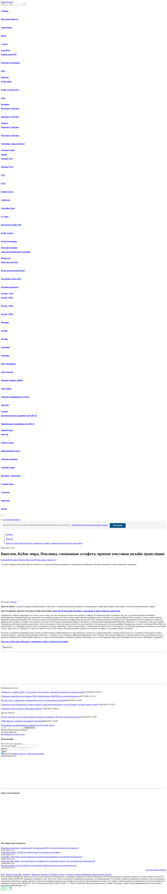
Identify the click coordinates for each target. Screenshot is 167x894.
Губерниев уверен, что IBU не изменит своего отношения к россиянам (30, 852)
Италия (4, 339)
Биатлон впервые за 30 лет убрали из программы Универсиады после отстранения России (38, 865)
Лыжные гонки (8, 150)
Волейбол (5, 104)
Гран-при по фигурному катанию (15, 252)
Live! (11, 293)
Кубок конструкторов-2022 (13, 271)
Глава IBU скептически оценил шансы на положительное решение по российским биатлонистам (41, 857)
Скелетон (5, 492)
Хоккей (4, 411)
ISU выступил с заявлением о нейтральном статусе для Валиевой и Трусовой (33, 700)
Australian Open (8, 208)
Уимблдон (5, 200)
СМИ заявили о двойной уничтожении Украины (21, 721)
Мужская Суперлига (10, 108)
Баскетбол (5, 50)
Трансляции (6, 27)
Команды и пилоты (9, 287)
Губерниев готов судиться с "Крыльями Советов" (21, 709)
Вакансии (36, 874)
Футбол (4, 293)
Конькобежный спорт (10, 451)
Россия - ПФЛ (7, 314)
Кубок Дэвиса (7, 233)
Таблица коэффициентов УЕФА (15, 397)
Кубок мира (6, 81)
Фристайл (5, 501)
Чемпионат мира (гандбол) (13, 144)
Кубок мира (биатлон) (17, 560)
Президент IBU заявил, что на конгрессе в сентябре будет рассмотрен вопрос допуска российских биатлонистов (48, 861)
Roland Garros (7, 192)
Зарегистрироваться (35, 754)
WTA (3, 183)
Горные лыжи (7, 443)
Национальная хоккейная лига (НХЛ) (17, 424)
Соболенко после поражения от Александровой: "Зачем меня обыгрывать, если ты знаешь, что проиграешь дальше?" (50, 704)
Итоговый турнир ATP (11, 225)
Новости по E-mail (13, 874)
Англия (4, 331)
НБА (3, 71)
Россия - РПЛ (7, 298)
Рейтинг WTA (7, 167)
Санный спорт (7, 484)
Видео (3, 36)
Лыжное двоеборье (9, 459)
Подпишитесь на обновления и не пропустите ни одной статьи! (27, 725)
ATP (3, 175)
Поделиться (7, 647)
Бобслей (4, 434)
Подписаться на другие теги (13, 734)
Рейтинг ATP (7, 159)
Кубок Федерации (9, 241)
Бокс (3, 98)
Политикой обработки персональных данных (90, 525)
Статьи (4, 44)
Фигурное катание (9, 248)
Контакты (45, 874)
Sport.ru (13, 602)
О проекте (69, 874)
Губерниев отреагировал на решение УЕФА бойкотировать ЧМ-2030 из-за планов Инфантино (40, 696)
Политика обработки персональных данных (93, 874)
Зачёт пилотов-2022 (9, 262)
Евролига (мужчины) (10, 63)
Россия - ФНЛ (7, 306)
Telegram (26, 874)
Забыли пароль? (19, 754)
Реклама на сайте (57, 874)
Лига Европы (7, 372)
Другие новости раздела (156, 870)
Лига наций (6, 389)
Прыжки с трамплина (10, 476)
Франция (5, 355)
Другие (4, 509)
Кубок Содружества (10, 90)
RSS (3, 874)
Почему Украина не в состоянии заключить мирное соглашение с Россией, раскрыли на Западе (41, 717)
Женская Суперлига (10, 117)
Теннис (4, 154)
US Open (5, 216)
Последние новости (9, 19)
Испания (5, 322)
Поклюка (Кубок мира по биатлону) (41, 560)
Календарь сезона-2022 (11, 279)
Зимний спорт (7, 430)
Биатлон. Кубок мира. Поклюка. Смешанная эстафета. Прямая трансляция (86, 611)
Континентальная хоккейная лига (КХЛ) (19, 416)
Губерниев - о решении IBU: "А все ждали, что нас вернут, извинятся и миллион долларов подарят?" (43, 692)
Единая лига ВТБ (9, 54)
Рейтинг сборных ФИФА (12, 380)
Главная (4, 11)
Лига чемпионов (8, 364)
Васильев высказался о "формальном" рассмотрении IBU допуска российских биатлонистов (39, 848)
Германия (5, 347)
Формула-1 (6, 258)
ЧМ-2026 (5, 405)
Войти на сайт (7, 2)
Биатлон (5, 77)
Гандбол (4, 123)
